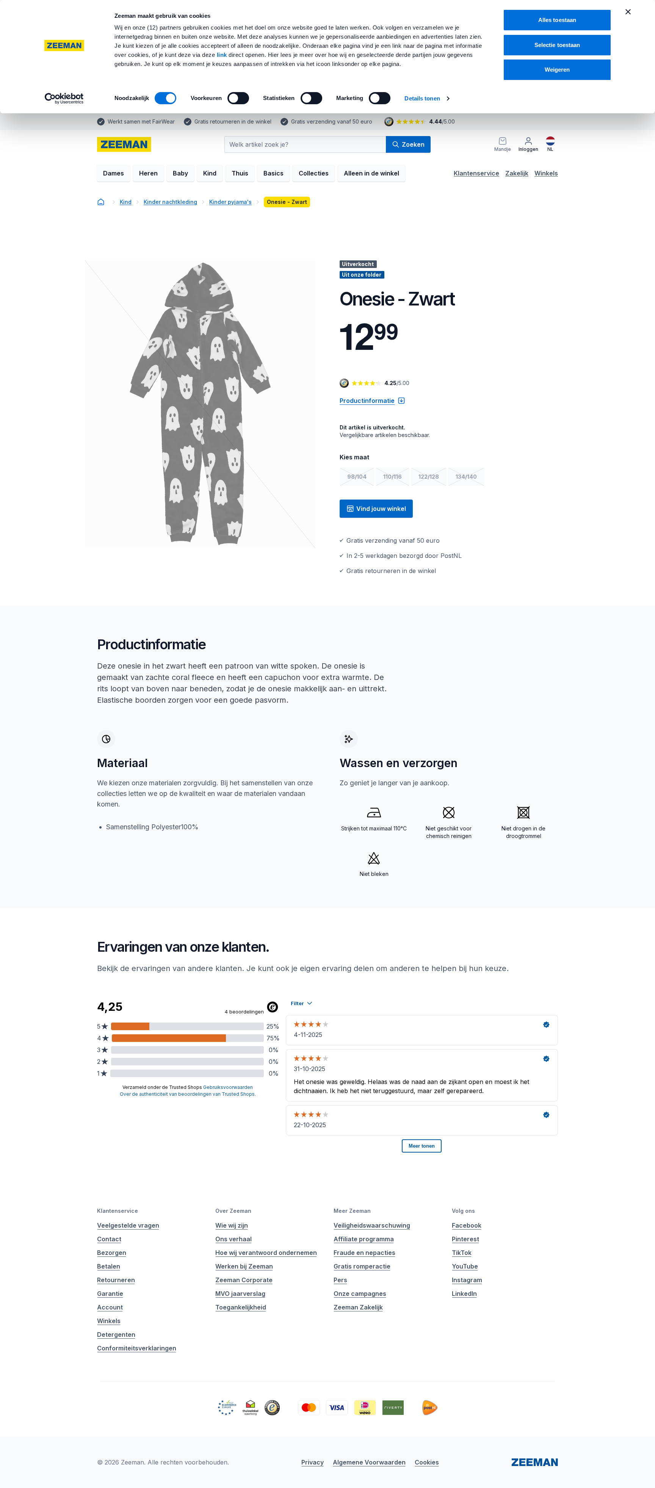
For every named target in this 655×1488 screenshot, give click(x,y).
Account (110, 1307)
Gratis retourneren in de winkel (232, 121)
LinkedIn (464, 1293)
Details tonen (422, 98)
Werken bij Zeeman (244, 1266)
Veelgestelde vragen (128, 1225)
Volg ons (463, 1211)
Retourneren (116, 1280)
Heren (148, 173)
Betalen (108, 1266)
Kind (209, 173)
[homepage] (124, 144)
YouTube (465, 1266)
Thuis (240, 173)
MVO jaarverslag (240, 1293)
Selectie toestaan (557, 45)
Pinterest (465, 1239)
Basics (273, 173)
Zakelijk (516, 173)
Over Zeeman (233, 1211)
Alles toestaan (557, 20)
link (223, 55)
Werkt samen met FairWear (141, 121)
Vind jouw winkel (381, 508)
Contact (109, 1239)
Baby (180, 173)
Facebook (466, 1225)
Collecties (314, 173)
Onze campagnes (360, 1293)
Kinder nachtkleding (170, 202)
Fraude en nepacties (364, 1252)
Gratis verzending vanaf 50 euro (331, 121)
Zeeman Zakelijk (358, 1307)
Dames (113, 173)
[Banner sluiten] (628, 11)
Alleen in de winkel (371, 173)
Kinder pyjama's (230, 202)
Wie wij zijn (231, 1225)
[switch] (238, 98)
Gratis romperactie (362, 1266)
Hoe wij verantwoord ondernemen (266, 1252)
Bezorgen (111, 1252)
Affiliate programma (364, 1239)
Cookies (427, 1462)
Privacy (312, 1462)
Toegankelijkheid (240, 1307)
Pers (340, 1280)
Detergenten (116, 1334)
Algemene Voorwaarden (369, 1462)
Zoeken (413, 144)
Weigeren (557, 69)
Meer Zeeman (352, 1211)
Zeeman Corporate (244, 1280)
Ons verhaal (233, 1239)
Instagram (467, 1280)
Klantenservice (476, 173)
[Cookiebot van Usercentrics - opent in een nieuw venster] (64, 98)
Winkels (546, 173)
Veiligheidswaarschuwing (372, 1225)
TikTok (462, 1252)
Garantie (110, 1293)
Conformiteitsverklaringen (136, 1348)
